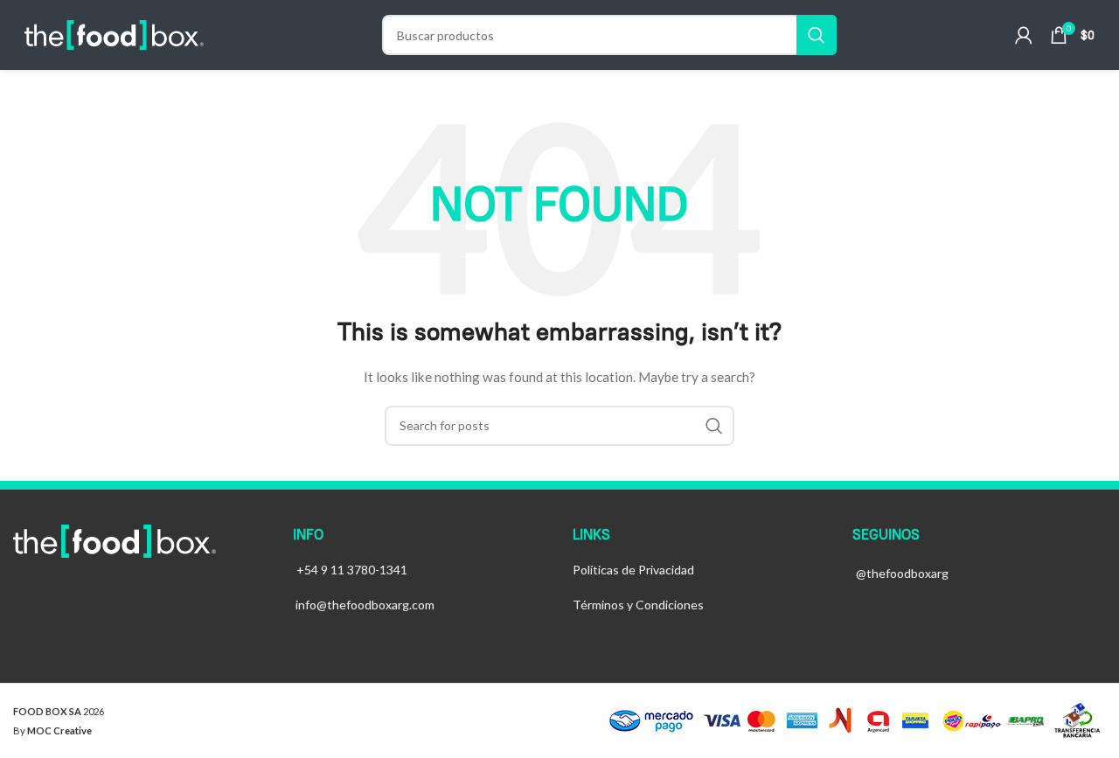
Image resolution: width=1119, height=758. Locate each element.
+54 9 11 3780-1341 (351, 569)
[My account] (1023, 34)
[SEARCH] (816, 35)
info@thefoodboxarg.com (364, 604)
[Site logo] (114, 33)
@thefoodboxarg (902, 573)
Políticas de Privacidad (633, 569)
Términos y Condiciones (638, 604)
